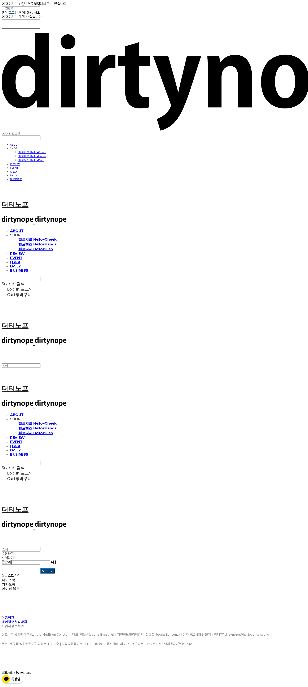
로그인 (12, 12)
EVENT (14, 168)
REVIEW (15, 164)
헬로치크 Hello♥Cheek (32, 152)
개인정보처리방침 (14, 622)
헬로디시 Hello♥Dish (31, 160)
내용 (54, 562)
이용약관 (8, 617)
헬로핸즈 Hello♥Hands (32, 156)
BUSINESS (16, 179)
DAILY (13, 175)
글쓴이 (6, 562)
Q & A (13, 171)
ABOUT (14, 144)
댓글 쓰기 (47, 571)
